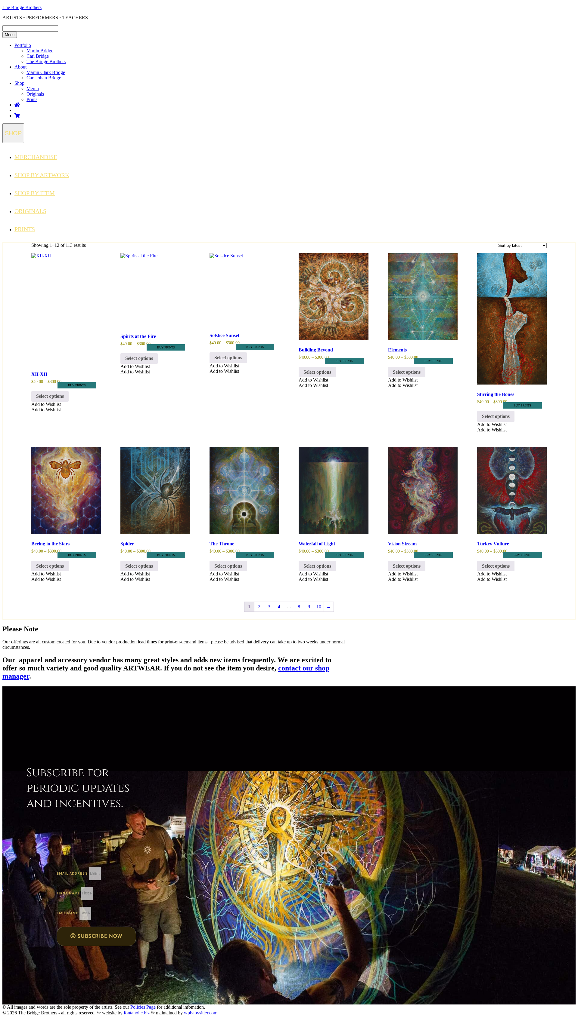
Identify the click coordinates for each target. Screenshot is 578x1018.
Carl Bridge (37, 56)
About (20, 66)
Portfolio (22, 45)
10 (318, 606)
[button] (46, 404)
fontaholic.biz (137, 1012)
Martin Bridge (39, 50)
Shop (19, 83)
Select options (50, 396)
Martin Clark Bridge (45, 72)
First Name (69, 893)
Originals (35, 94)
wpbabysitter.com (200, 1012)
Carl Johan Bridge (43, 77)
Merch (32, 88)
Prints (31, 99)
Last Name (68, 913)
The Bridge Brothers (22, 7)
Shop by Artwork (41, 175)
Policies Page (143, 1007)
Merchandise (35, 157)
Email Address (73, 873)
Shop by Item (34, 193)
